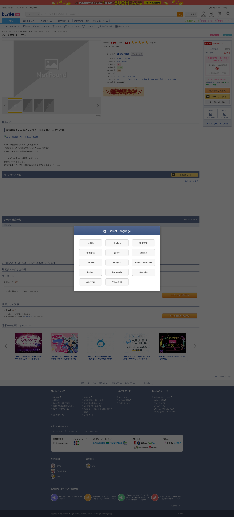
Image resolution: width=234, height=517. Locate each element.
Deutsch (91, 262)
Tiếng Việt (117, 281)
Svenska (143, 272)
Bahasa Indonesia (143, 262)
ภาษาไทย (90, 281)
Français (117, 262)
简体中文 (143, 242)
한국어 (117, 252)
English (117, 242)
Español (143, 252)
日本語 (91, 242)
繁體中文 (91, 252)
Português (117, 272)
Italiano (90, 272)
